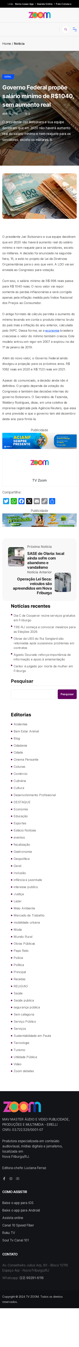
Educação (21, 816)
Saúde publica (24, 1000)
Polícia (18, 958)
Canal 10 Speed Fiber (18, 1225)
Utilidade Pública (25, 1057)
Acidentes (20, 724)
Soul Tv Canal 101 (15, 1240)
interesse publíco (26, 887)
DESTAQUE (22, 802)
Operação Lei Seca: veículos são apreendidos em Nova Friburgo (32, 586)
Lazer (18, 901)
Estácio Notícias (25, 830)
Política (19, 965)
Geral (8, 76)
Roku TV (8, 1233)
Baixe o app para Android (21, 1210)
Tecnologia (21, 1043)
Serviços (20, 1028)
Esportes (20, 823)
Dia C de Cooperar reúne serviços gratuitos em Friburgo (44, 618)
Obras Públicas (24, 943)
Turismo (19, 1050)
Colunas (19, 767)
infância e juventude (28, 880)
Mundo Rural (23, 937)
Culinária (20, 781)
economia (52, 330)
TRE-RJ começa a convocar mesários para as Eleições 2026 (44, 629)
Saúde (18, 993)
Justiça (19, 894)
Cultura (19, 788)
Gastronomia (23, 852)
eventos (19, 837)
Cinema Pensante (26, 759)
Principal (20, 972)
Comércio (20, 774)
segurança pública (27, 1007)
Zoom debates (24, 1071)
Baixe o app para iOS (18, 1203)
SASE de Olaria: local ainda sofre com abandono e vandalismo (45, 560)
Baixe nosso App (24, 3)
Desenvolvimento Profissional (35, 795)
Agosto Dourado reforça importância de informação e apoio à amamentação (42, 657)
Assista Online (45, 3)
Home (6, 43)
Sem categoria (24, 1014)
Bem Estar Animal (26, 731)
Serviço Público (25, 1021)
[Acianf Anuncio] (39, 441)
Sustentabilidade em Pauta (32, 1036)
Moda (18, 929)
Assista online (12, 1218)
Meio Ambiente (24, 908)
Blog (17, 738)
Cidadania (20, 745)
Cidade (18, 752)
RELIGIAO (21, 986)
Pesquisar (22, 681)
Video (17, 1064)
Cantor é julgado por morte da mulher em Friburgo (43, 668)
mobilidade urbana (27, 922)
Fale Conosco (63, 3)
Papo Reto (21, 951)
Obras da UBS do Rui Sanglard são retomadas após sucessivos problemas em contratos (44, 643)
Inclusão (20, 873)
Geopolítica (22, 859)
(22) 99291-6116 (31, 1278)
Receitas (19, 979)
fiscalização (22, 844)
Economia (21, 809)
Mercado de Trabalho (29, 915)
